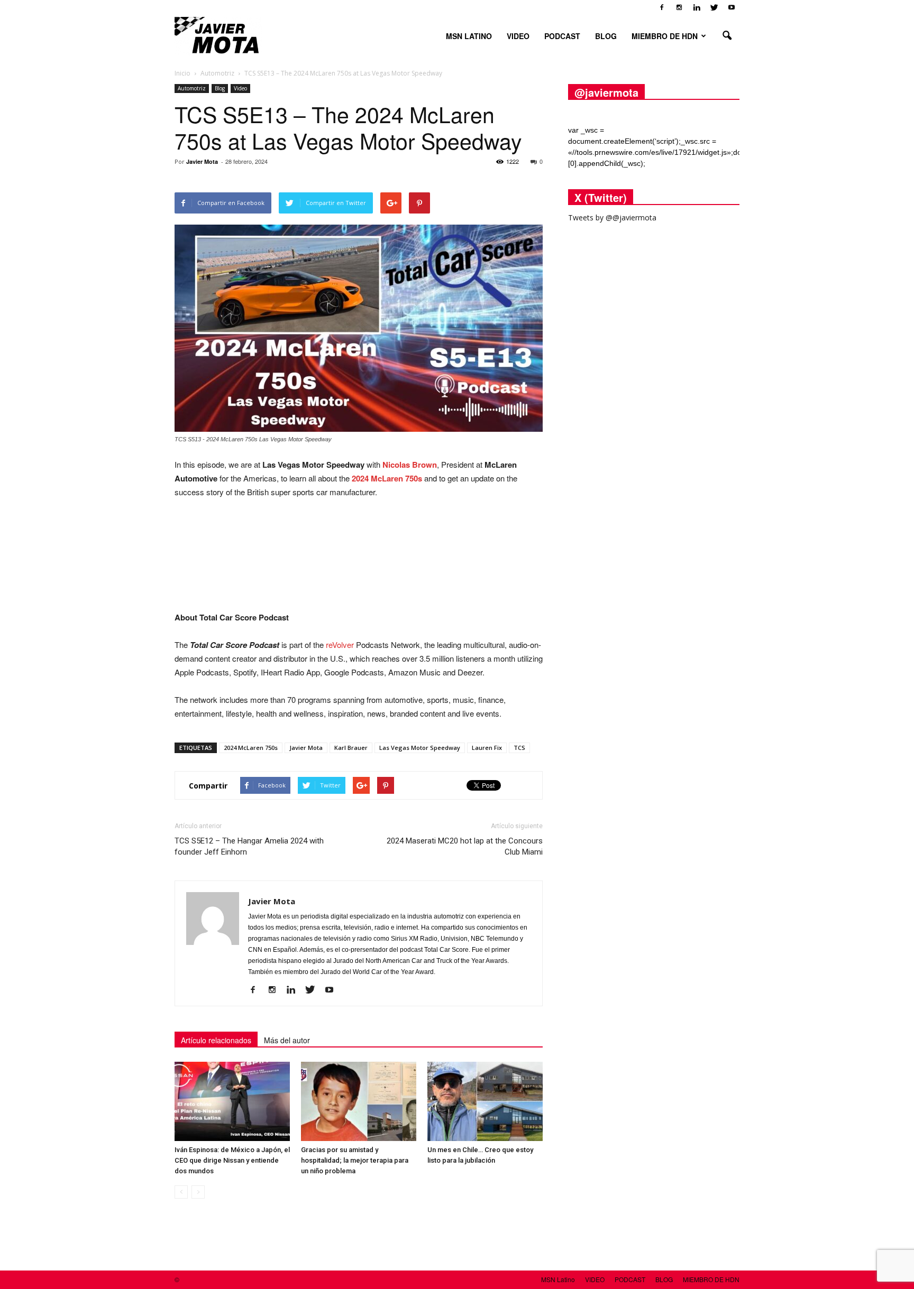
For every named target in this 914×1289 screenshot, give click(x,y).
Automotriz (192, 88)
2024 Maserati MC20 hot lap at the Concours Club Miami (465, 846)
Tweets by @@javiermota (612, 217)
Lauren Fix (487, 748)
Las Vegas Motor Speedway (419, 748)
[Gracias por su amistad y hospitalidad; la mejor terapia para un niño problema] (358, 1101)
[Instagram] (679, 7)
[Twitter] (714, 7)
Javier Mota (202, 161)
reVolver (340, 644)
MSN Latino (469, 36)
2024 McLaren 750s (387, 478)
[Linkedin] (697, 7)
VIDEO (518, 36)
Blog (220, 88)
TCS (519, 748)
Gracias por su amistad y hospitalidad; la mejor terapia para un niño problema (354, 1160)
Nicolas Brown (409, 464)
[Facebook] (662, 7)
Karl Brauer (351, 748)
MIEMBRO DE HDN (665, 36)
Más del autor (287, 1040)
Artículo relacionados (216, 1040)
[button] (726, 36)
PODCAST (562, 36)
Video (240, 88)
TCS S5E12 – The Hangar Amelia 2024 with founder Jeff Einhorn (249, 846)
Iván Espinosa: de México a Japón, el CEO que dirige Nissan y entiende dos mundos (232, 1160)
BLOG (606, 36)
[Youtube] (731, 7)
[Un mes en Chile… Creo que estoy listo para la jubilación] (485, 1101)
